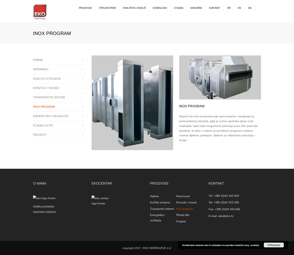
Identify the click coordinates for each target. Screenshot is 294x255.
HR (229, 8)
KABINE (38, 59)
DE (250, 8)
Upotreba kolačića (44, 211)
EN (239, 8)
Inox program (184, 208)
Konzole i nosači (186, 202)
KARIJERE (196, 8)
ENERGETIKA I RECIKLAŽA (50, 116)
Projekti (181, 221)
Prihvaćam (274, 245)
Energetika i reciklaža (157, 217)
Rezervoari (183, 196)
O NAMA (178, 8)
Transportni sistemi (162, 208)
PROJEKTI (40, 134)
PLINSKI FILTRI (43, 125)
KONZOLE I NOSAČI (46, 87)
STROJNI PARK (107, 8)
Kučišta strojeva (160, 202)
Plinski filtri (182, 215)
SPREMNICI (40, 69)
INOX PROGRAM (44, 106)
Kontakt (214, 8)
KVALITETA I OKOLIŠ (134, 8)
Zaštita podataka (43, 206)
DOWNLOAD (160, 8)
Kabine (154, 196)
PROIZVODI (85, 8)
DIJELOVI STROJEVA (47, 78)
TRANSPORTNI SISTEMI (49, 97)
